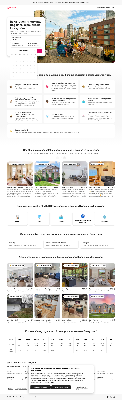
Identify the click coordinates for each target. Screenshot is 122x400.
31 (13, 76)
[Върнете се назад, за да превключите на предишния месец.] (13, 50)
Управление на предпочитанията (82, 388)
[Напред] (64, 157)
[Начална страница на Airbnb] (11, 7)
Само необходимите (61, 387)
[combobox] (26, 39)
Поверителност (25, 397)
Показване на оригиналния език (79, 2)
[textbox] (18, 45)
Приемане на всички (40, 387)
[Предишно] (57, 157)
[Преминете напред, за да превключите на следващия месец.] (34, 50)
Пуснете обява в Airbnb (105, 7)
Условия (34, 397)
